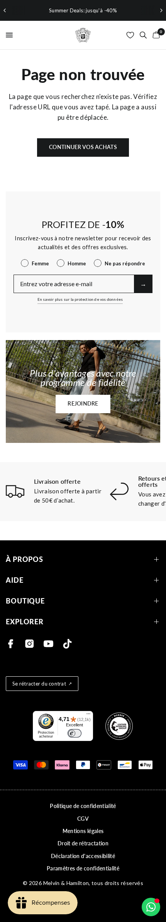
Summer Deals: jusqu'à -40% (83, 10)
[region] (83, 10)
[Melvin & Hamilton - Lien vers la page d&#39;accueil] (83, 35)
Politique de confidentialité (83, 806)
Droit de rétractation (83, 843)
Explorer (25, 621)
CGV (83, 818)
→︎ (143, 283)
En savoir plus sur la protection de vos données (80, 299)
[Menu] (88, 715)
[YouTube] (48, 644)
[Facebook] (10, 644)
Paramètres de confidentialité (83, 868)
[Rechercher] (143, 35)
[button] (83, 404)
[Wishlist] (130, 35)
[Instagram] (29, 644)
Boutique (25, 601)
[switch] (74, 733)
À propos (24, 559)
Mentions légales (83, 831)
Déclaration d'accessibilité (83, 856)
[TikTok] (67, 644)
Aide (15, 580)
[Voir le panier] (154, 35)
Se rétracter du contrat (39, 684)
